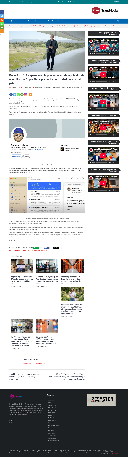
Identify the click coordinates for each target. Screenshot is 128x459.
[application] (103, 47)
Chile (59, 21)
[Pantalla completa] (116, 54)
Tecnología (28, 21)
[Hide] (0, 35)
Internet (63, 88)
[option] (46, 2)
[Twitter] (14, 93)
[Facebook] (11, 93)
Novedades (78, 88)
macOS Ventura (33, 250)
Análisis (51, 400)
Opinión (51, 423)
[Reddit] (2, 20)
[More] (30, 93)
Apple (13, 250)
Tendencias (52, 438)
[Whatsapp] (18, 93)
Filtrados (55, 88)
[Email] (22, 93)
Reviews (38, 21)
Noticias (18, 21)
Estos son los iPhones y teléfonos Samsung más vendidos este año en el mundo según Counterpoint (46, 340)
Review (50, 428)
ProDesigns (115, 453)
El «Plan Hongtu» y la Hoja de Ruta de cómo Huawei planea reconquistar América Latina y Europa (47, 280)
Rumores (51, 433)
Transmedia (27, 88)
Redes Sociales (48, 21)
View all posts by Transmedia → (33, 363)
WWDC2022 (43, 250)
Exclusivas (47, 88)
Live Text (24, 250)
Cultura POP (52, 405)
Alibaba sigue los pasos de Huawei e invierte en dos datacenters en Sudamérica (47, 2)
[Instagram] (25, 93)
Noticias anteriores (71, 21)
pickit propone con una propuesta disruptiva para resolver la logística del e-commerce (27, 376)
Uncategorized (53, 440)
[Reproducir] (90, 54)
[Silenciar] (113, 54)
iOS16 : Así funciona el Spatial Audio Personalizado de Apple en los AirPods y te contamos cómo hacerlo (67, 376)
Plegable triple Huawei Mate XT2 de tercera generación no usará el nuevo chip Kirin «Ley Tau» (22, 280)
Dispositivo (39, 88)
